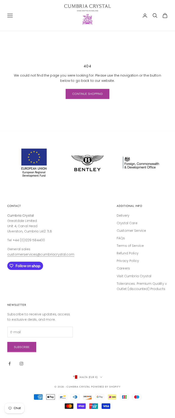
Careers (123, 268)
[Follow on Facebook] (9, 363)
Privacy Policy (128, 260)
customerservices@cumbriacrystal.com (40, 254)
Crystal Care (127, 223)
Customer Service (131, 230)
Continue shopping (87, 94)
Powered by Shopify (106, 387)
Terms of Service (130, 245)
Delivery (123, 215)
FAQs (121, 238)
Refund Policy (128, 253)
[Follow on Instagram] (21, 363)
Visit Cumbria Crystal (134, 276)
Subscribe (22, 347)
